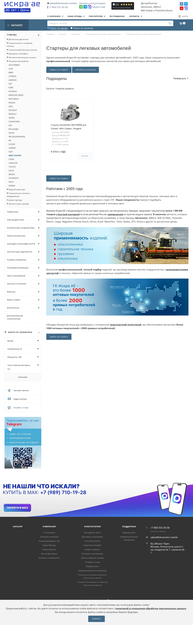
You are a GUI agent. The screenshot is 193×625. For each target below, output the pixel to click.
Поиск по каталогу (83, 28)
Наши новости (49, 549)
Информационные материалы (92, 570)
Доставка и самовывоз (92, 536)
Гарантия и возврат (92, 545)
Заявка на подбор (59, 70)
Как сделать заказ (92, 532)
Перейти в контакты (85, 70)
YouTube (181, 8)
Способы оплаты (92, 541)
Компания (49, 526)
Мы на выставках (49, 553)
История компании (49, 536)
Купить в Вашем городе (92, 557)
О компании (49, 532)
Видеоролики (92, 566)
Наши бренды (49, 545)
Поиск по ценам (59, 28)
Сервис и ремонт (92, 549)
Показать (23, 377)
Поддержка (129, 526)
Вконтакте (181, 4)
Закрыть (96, 618)
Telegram (186, 4)
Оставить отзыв (20, 407)
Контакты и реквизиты (49, 557)
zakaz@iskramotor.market (63, 3)
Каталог (18, 526)
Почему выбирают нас (49, 541)
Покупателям (92, 526)
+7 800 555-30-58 (58, 7)
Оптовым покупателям (92, 553)
